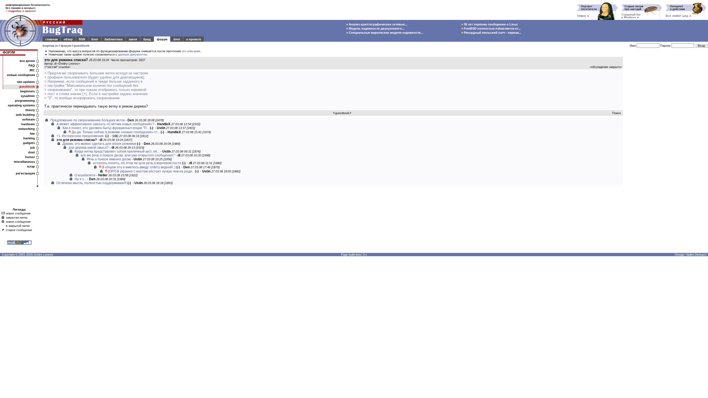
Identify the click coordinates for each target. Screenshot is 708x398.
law (32, 133)
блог (94, 39)
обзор (68, 39)
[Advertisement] (666, 141)
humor (30, 157)
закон (133, 39)
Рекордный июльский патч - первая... (492, 32)
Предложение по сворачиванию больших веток (87, 120)
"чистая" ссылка (57, 67)
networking (26, 128)
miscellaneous (24, 161)
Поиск (616, 113)
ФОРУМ (9, 52)
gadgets (29, 143)
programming (25, 100)
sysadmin (28, 96)
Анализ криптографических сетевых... (377, 24)
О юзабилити (85, 175)
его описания (191, 51)
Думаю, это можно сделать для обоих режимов (99, 144)
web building (25, 114)
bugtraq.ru (50, 45)
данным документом (132, 54)
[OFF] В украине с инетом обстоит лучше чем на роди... (151, 171)
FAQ (31, 65)
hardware (28, 124)
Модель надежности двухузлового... (376, 28)
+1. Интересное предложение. (80, 136)
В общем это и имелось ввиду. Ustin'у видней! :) (139, 167)
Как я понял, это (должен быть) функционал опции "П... (106, 128)
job (32, 147)
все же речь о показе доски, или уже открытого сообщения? (128, 155)
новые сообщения (21, 75)
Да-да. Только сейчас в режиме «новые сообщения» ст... (116, 132)
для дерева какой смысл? (89, 148)
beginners (27, 91)
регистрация (25, 173)
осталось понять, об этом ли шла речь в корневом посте (137, 163)
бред (147, 39)
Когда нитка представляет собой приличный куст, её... (117, 151)
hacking (29, 138)
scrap (31, 166)
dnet (176, 39)
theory (30, 110)
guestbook (81, 45)
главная (51, 39)
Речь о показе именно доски (109, 159)
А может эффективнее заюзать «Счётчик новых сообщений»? (105, 124)
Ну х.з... (80, 179)
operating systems (21, 105)
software (28, 119)
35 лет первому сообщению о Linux (490, 24)
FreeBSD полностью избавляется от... (491, 28)
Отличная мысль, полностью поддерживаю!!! (91, 183)
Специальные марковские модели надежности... (385, 32)
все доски (27, 60)
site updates (26, 81)
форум (162, 39)
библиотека (114, 39)
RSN (82, 39)
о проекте (193, 39)
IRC (32, 70)
